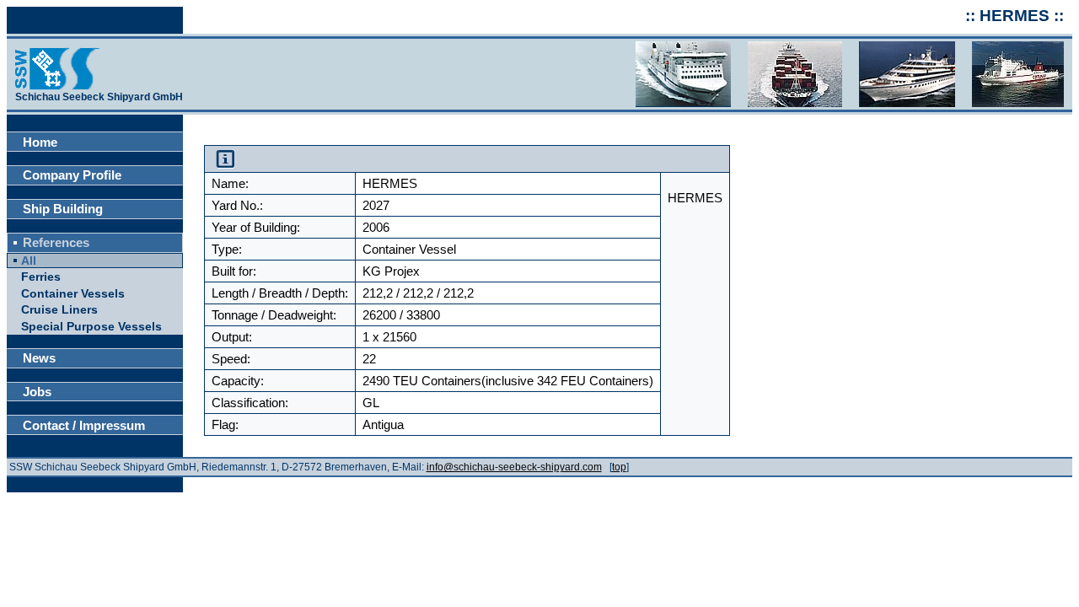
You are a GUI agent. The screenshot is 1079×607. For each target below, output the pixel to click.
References (56, 242)
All (28, 261)
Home (40, 142)
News (39, 358)
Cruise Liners (59, 310)
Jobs (37, 391)
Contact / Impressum (84, 425)
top (619, 467)
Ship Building (63, 208)
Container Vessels (73, 293)
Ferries (41, 277)
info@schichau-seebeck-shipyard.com (514, 467)
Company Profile (72, 175)
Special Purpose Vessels (91, 326)
